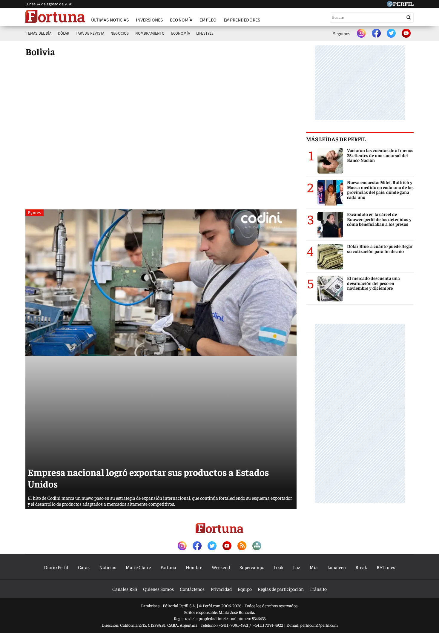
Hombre (194, 567)
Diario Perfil (56, 567)
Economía (181, 20)
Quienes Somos (158, 589)
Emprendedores (242, 20)
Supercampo (252, 567)
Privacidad (221, 589)
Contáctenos (192, 589)
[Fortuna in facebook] (376, 34)
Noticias (107, 567)
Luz (296, 567)
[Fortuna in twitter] (391, 34)
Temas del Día (39, 33)
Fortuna (168, 567)
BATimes (386, 567)
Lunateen (336, 567)
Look (278, 567)
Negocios (119, 33)
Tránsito (318, 589)
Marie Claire (138, 567)
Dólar (64, 33)
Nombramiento (150, 33)
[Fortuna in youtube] (406, 34)
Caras (84, 567)
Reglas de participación (281, 589)
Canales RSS (124, 589)
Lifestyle (205, 33)
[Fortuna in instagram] (361, 34)
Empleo (208, 20)
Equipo (245, 589)
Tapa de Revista (90, 33)
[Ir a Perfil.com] (400, 5)
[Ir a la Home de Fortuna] (55, 16)
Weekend (221, 567)
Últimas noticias (110, 20)
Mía (314, 567)
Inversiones (149, 20)
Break (361, 567)
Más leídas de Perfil (336, 138)
